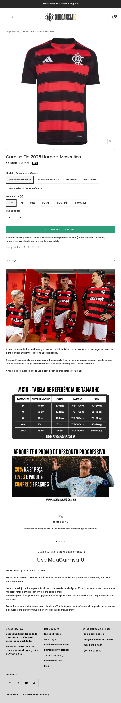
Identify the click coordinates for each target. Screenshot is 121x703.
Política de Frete (53, 660)
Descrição (12, 260)
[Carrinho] (113, 17)
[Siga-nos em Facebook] (10, 683)
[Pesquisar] (13, 17)
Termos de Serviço (54, 655)
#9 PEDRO (71, 179)
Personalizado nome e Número (25, 188)
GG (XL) (46, 202)
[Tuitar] (33, 247)
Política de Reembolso (56, 644)
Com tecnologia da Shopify (36, 694)
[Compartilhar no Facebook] (24, 247)
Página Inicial (12, 31)
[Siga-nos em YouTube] (26, 683)
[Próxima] (114, 150)
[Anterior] (7, 150)
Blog (46, 665)
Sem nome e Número (20, 179)
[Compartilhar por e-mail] (38, 247)
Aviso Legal (50, 639)
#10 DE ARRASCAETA (48, 179)
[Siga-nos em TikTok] (34, 683)
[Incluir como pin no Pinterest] (28, 247)
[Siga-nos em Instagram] (18, 683)
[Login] (107, 17)
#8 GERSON (90, 179)
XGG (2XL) (62, 202)
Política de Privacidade (57, 649)
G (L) (32, 202)
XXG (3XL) (80, 202)
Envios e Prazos (52, 633)
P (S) (11, 202)
